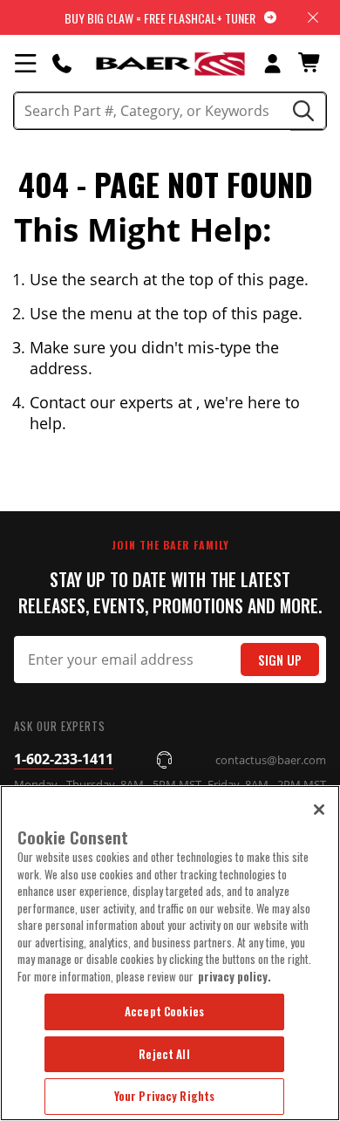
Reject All (164, 1054)
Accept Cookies (164, 1011)
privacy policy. (234, 976)
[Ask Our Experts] (62, 63)
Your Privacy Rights (164, 1095)
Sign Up (280, 660)
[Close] (319, 809)
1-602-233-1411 (63, 759)
